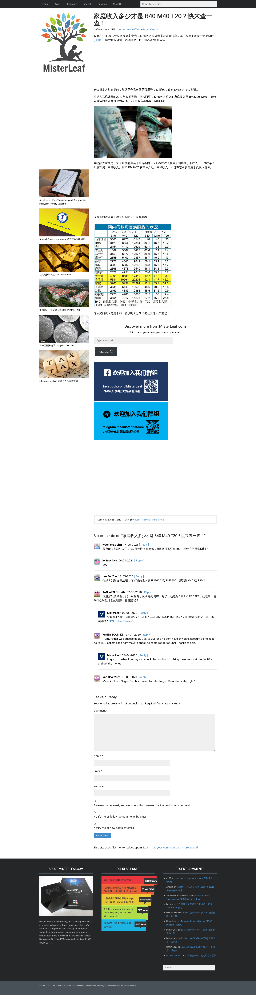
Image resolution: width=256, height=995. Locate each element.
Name (98, 756)
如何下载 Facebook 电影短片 (118, 879)
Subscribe (104, 352)
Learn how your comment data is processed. (171, 847)
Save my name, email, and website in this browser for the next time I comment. (142, 805)
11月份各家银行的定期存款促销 (200, 955)
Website (99, 786)
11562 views (148, 889)
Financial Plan (133, 29)
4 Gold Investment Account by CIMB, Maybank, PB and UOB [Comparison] (118, 913)
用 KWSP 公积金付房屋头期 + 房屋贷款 (118, 925)
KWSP (58, 4)
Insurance (72, 4)
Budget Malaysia (150, 29)
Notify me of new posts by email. (114, 828)
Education (102, 4)
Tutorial (87, 4)
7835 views (142, 910)
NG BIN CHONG (173, 955)
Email (98, 771)
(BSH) (97, 40)
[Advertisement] (61, 121)
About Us (117, 4)
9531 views (145, 899)
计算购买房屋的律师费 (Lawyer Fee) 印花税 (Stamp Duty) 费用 (119, 900)
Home (45, 4)
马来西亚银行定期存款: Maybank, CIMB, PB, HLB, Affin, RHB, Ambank (120, 889)
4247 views (140, 924)
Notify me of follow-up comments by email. (120, 816)
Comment (101, 710)
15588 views (151, 881)
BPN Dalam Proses (120, 621)
